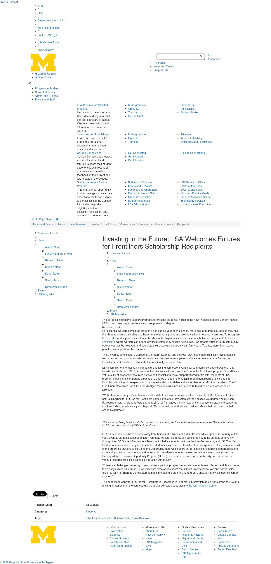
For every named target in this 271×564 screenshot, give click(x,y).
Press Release (140, 518)
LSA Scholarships (102, 518)
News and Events (164, 66)
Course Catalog (46, 73)
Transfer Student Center (203, 485)
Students (91, 511)
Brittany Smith (122, 518)
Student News (53, 267)
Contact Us (224, 542)
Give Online (44, 77)
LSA (40, 13)
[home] (57, 219)
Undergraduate (137, 105)
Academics (213, 59)
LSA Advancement (139, 204)
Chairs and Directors (140, 186)
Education (186, 134)
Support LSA (161, 70)
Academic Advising (192, 138)
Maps (149, 549)
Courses (186, 531)
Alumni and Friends (46, 96)
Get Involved (135, 156)
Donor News (52, 273)
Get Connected (137, 153)
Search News (77, 224)
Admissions (187, 108)
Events (42, 290)
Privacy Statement (228, 545)
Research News (54, 260)
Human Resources (139, 200)
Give (148, 545)
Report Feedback (228, 549)
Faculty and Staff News (58, 253)
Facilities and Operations (142, 189)
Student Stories (190, 112)
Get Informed (136, 160)
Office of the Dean (191, 186)
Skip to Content (9, 2)
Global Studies (190, 549)
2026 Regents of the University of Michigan (28, 562)
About (210, 55)
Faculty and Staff (45, 99)
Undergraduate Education (196, 204)
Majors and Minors (49, 27)
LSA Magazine (46, 294)
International (135, 116)
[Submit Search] (201, 56)
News (61, 224)
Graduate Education (140, 197)
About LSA (152, 531)
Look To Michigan (48, 35)
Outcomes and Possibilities (92, 134)
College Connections (89, 153)
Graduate (133, 108)
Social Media (225, 531)
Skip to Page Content (42, 219)
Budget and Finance (140, 182)
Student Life (188, 105)
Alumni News (52, 247)
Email (56, 496)
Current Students (45, 92)
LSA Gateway (46, 50)
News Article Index (56, 287)
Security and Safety (192, 189)
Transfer (133, 112)
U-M (40, 5)
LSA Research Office (193, 182)
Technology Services (193, 200)
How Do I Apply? (155, 534)
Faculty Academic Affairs (142, 193)
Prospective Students (47, 88)
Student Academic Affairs (195, 197)
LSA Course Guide (49, 42)
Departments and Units (51, 20)
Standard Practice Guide (195, 193)
